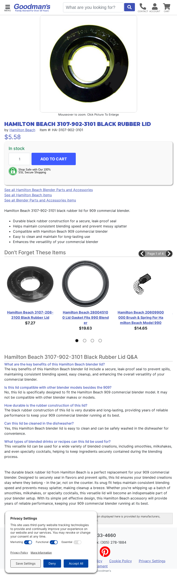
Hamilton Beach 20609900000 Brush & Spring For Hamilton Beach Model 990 (141, 317)
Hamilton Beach (22, 130)
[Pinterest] (104, 554)
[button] (7, 7)
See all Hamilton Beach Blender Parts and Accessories (48, 190)
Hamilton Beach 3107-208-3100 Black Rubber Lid (30, 315)
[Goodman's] (32, 8)
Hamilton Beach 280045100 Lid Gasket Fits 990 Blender (85, 317)
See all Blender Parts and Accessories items (40, 200)
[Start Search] (129, 7)
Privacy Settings (152, 561)
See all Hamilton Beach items (28, 195)
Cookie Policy (120, 561)
